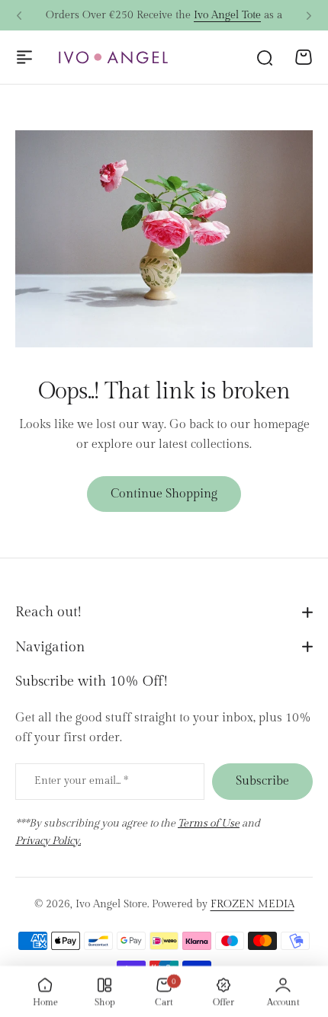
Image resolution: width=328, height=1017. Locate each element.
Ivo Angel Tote (227, 15)
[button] (19, 16)
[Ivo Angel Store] (112, 57)
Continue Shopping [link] (164, 494)
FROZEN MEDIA (252, 904)
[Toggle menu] (24, 57)
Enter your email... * (81, 781)
